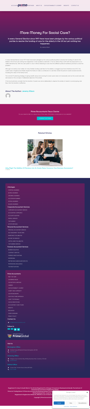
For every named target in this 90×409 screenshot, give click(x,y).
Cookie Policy (66, 406)
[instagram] (9, 329)
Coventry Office (13, 356)
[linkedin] (18, 329)
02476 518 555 (13, 360)
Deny (71, 403)
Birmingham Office (14, 347)
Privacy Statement (73, 406)
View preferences (82, 403)
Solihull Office (12, 364)
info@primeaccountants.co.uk (17, 322)
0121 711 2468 (13, 369)
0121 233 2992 (13, 351)
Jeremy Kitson (28, 91)
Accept (59, 403)
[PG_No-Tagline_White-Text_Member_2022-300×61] (18, 334)
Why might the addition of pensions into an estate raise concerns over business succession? (39, 168)
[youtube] (15, 329)
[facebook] (12, 329)
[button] (87, 392)
